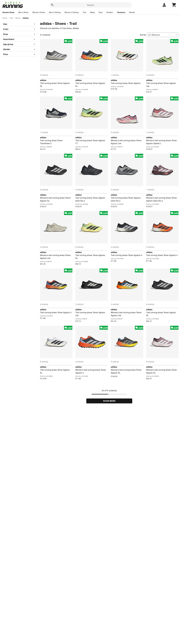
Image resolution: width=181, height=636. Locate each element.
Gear (101, 12)
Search (90, 5)
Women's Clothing (72, 12)
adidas (43, 80)
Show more (109, 400)
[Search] (52, 5)
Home (4, 18)
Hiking (92, 12)
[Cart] (174, 4)
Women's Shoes (38, 12)
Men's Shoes (23, 12)
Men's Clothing (55, 12)
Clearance (121, 12)
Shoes (17, 18)
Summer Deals (8, 12)
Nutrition (110, 12)
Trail (84, 12)
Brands (132, 12)
